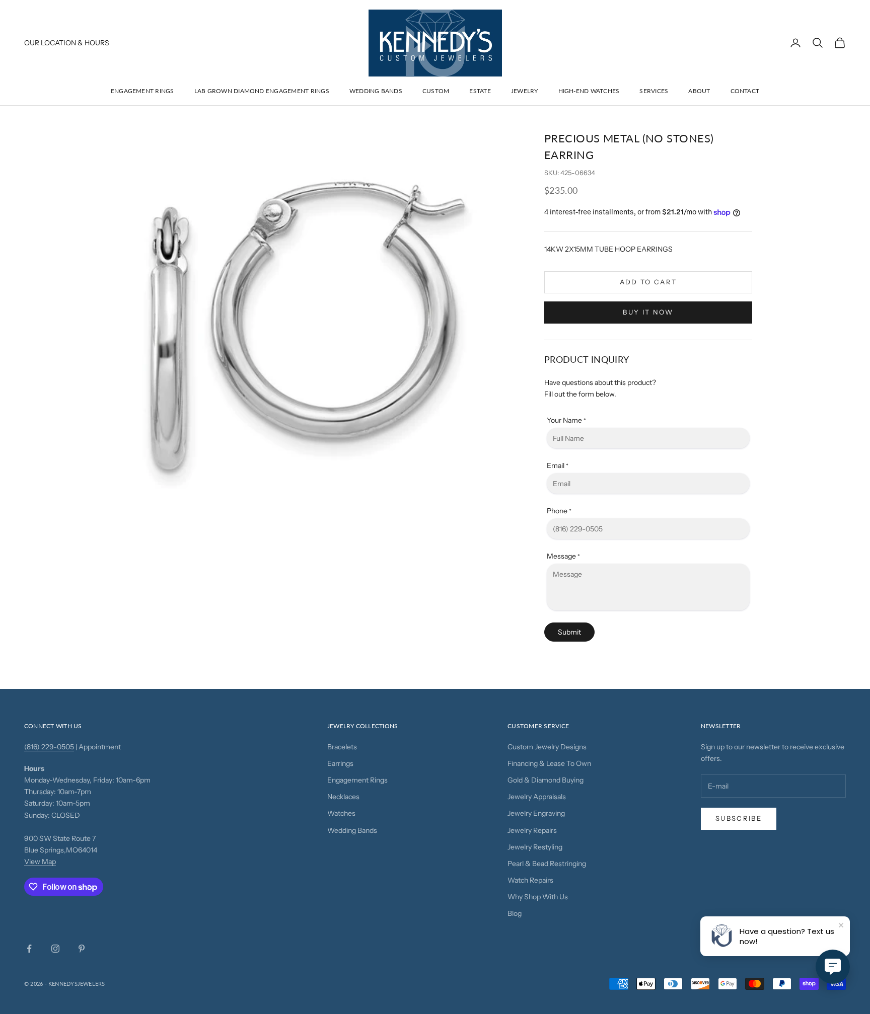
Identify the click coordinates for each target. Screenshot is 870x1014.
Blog (515, 913)
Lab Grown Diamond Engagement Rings (261, 91)
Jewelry (524, 91)
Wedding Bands (375, 91)
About (699, 91)
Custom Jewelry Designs (547, 746)
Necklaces (343, 796)
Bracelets (342, 746)
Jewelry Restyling (535, 846)
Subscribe (738, 818)
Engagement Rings (142, 91)
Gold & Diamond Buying (546, 780)
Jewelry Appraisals (537, 796)
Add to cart (648, 282)
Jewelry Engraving (536, 813)
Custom (435, 91)
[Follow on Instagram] (55, 949)
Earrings (340, 763)
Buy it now (648, 312)
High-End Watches (589, 91)
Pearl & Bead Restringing (547, 863)
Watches (341, 813)
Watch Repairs (530, 880)
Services (653, 91)
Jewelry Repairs (532, 830)
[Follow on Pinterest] (82, 949)
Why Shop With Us (538, 896)
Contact (745, 91)
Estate (479, 91)
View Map (40, 861)
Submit (569, 632)
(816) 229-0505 (49, 746)
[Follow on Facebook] (29, 949)
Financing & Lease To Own (549, 763)
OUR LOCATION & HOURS (66, 42)
